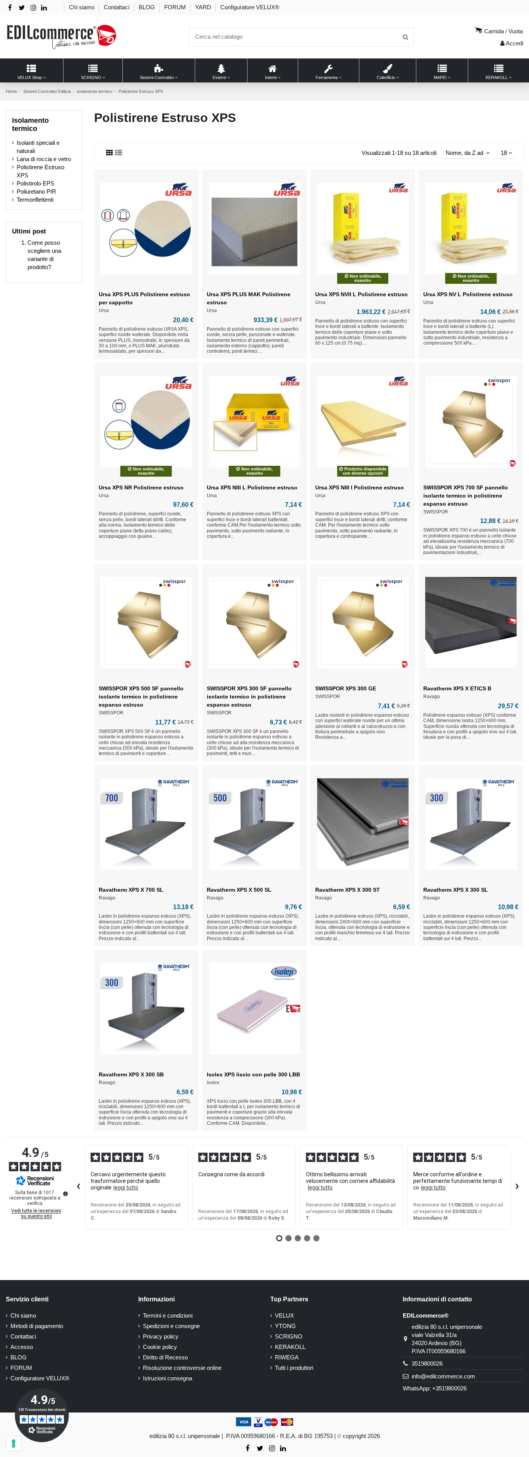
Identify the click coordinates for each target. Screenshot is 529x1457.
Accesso (21, 1347)
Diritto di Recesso (165, 1357)
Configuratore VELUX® (249, 7)
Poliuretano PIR (36, 191)
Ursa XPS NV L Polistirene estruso (468, 294)
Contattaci (117, 7)
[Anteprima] (146, 284)
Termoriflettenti (35, 199)
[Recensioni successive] (517, 1187)
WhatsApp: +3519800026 (435, 1388)
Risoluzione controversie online (182, 1367)
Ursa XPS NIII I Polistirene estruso (359, 487)
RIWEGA (287, 1357)
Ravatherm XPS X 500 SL (239, 890)
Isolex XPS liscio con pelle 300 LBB (253, 1074)
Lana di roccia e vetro (44, 159)
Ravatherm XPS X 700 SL (131, 890)
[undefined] (65, 1194)
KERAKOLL (290, 1347)
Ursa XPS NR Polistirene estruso (141, 487)
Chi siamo (82, 7)
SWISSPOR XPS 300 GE (345, 688)
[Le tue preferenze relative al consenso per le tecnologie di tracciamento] (13, 1443)
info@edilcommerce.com (443, 1376)
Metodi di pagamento (36, 1326)
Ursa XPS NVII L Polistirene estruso (361, 294)
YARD (204, 7)
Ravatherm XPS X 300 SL (455, 890)
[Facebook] (10, 8)
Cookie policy (160, 1347)
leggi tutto (125, 1187)
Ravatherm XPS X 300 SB (131, 1074)
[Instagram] (33, 8)
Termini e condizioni (167, 1315)
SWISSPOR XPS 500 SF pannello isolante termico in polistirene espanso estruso (141, 696)
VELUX (284, 1315)
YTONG (285, 1326)
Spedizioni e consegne (171, 1326)
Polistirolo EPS (35, 183)
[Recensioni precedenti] (78, 1187)
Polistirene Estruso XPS (40, 171)
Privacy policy (161, 1336)
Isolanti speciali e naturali (38, 146)
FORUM (175, 7)
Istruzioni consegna (167, 1378)
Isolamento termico (30, 125)
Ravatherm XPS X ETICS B (457, 688)
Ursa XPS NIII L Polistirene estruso (252, 487)
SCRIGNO (288, 1336)
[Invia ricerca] (405, 36)
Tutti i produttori (294, 1367)
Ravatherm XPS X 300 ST (347, 890)
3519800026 (427, 1363)
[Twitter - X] (21, 8)
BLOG (147, 7)
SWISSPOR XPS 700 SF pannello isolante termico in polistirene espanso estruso (465, 495)
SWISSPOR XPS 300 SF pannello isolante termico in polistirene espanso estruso (249, 696)
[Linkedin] (44, 8)
